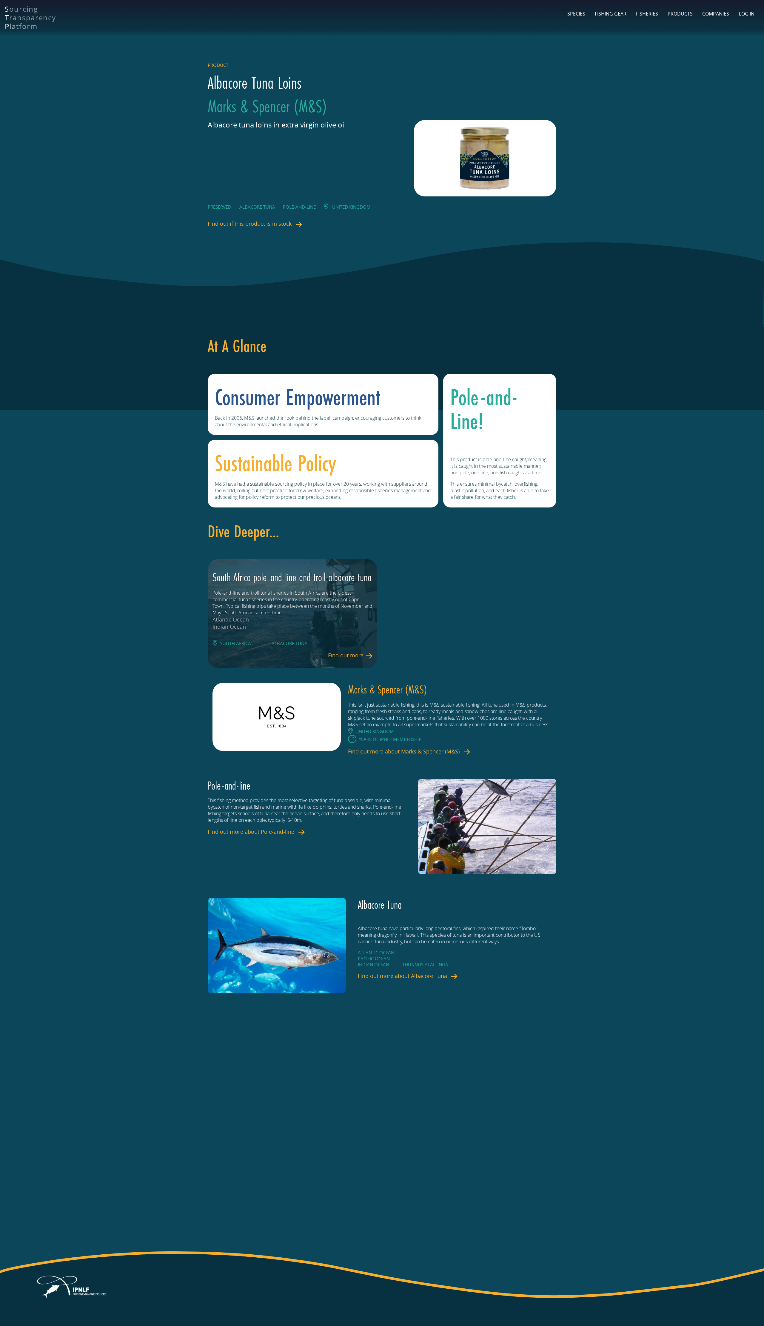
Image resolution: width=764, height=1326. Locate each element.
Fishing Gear (610, 13)
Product (218, 65)
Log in (746, 13)
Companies (715, 13)
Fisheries (647, 13)
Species (576, 13)
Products (680, 13)
